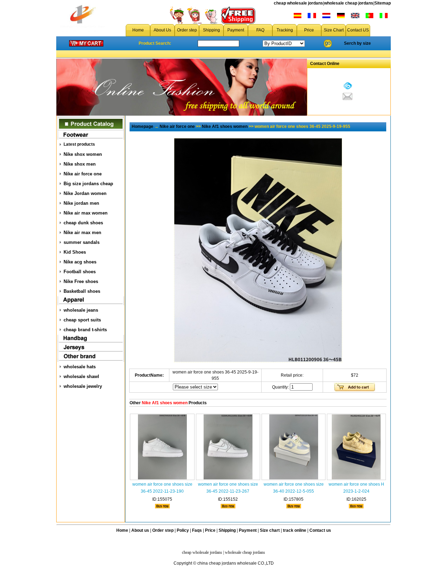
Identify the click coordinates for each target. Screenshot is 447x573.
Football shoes (80, 271)
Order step (187, 30)
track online (294, 530)
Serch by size (357, 43)
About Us (162, 30)
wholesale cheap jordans (348, 3)
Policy (183, 530)
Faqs (197, 530)
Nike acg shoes (80, 261)
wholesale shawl (81, 376)
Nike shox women (83, 154)
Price (309, 30)
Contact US (358, 30)
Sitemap (382, 3)
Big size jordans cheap (88, 183)
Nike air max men (82, 232)
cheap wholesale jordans (298, 3)
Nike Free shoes (81, 281)
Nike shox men (80, 164)
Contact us (320, 530)
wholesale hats (80, 366)
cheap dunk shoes (83, 222)
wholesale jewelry (83, 386)
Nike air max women (86, 213)
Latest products (79, 144)
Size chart (270, 530)
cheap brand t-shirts (85, 329)
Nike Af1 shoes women (225, 126)
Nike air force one (83, 173)
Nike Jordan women (85, 193)
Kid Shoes (75, 252)
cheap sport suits (82, 319)
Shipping (211, 30)
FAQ (260, 30)
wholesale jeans (81, 310)
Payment (235, 30)
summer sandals (82, 242)
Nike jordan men (81, 203)
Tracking (285, 30)
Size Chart (334, 30)
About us (140, 530)
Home (138, 30)
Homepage (142, 126)
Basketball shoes (82, 291)
